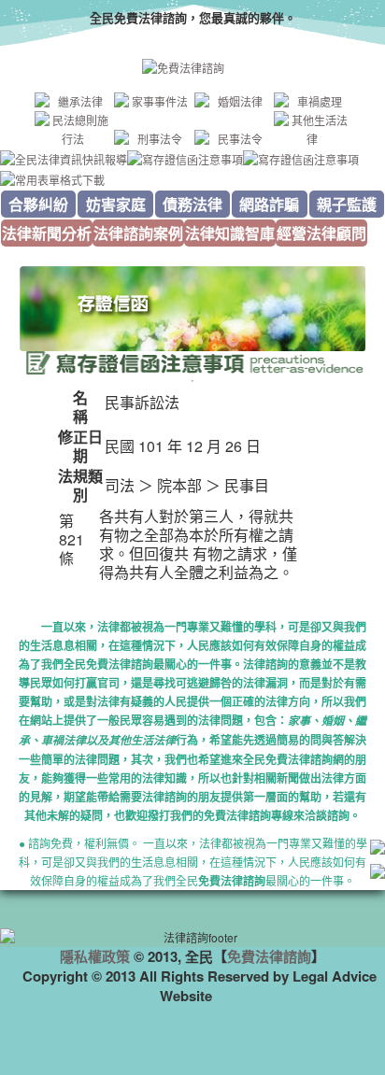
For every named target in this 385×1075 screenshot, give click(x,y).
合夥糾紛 (38, 204)
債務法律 (192, 204)
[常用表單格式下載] (52, 178)
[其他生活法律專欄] (312, 130)
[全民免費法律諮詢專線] (377, 849)
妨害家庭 (116, 204)
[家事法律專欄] (152, 101)
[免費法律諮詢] (192, 68)
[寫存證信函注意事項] (185, 157)
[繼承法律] (73, 101)
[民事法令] (232, 139)
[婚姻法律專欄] (232, 101)
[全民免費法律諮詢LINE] (377, 874)
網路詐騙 (269, 204)
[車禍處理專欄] (312, 101)
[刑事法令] (152, 139)
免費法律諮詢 (269, 956)
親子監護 (347, 204)
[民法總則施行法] (73, 130)
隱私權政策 (95, 956)
